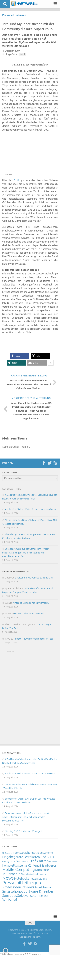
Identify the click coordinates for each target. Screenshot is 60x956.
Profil (17, 180)
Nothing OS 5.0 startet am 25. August (23, 831)
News (8, 878)
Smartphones (12, 891)
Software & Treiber (39, 891)
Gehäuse (22, 861)
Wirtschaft (10, 900)
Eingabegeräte (12, 857)
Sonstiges (9, 895)
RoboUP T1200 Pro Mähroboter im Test (33, 638)
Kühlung (34, 865)
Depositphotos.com (30, 936)
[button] (19, 356)
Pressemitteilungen (14, 15)
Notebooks (21, 878)
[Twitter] (49, 463)
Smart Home (42, 887)
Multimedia (11, 874)
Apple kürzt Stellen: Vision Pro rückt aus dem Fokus (30, 509)
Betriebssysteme (42, 852)
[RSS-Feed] (55, 463)
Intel (22, 54)
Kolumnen (53, 862)
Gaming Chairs (8, 861)
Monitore (42, 869)
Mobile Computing (18, 869)
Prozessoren (11, 887)
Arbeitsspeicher (22, 852)
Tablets (43, 895)
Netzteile (27, 874)
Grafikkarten (39, 861)
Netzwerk (39, 874)
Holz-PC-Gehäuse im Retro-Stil (29, 613)
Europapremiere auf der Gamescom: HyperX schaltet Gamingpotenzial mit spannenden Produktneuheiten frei (25, 552)
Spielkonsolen (27, 895)
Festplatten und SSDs (39, 857)
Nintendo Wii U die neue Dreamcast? (31, 602)
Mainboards (48, 865)
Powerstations (38, 878)
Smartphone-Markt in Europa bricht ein (34, 577)
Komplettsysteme (14, 865)
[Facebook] (43, 463)
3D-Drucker (6, 853)
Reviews (28, 887)
